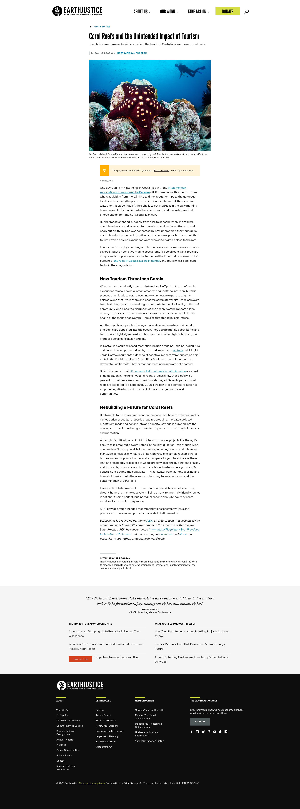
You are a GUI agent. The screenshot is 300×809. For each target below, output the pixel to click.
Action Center (103, 715)
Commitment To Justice (69, 725)
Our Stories (102, 26)
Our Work (167, 11)
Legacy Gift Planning (107, 736)
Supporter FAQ (104, 746)
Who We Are (62, 709)
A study (178, 350)
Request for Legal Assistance (65, 767)
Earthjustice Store (105, 741)
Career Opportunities (67, 750)
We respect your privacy (92, 783)
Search (246, 11)
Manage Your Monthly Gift (149, 709)
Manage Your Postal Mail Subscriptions (148, 725)
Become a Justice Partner (110, 731)
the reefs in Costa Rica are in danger (137, 260)
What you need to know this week (175, 623)
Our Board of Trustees (68, 720)
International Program (132, 53)
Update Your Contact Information (146, 734)
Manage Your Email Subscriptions (145, 717)
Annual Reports (64, 739)
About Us (140, 11)
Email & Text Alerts (106, 720)
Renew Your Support (107, 725)
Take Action (197, 11)
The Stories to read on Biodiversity (90, 623)
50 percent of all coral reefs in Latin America (158, 371)
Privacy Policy (64, 755)
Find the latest (161, 170)
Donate (227, 11)
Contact (60, 760)
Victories (61, 744)
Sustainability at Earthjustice (65, 732)
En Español (62, 715)
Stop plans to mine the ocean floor (117, 657)
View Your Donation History (150, 740)
